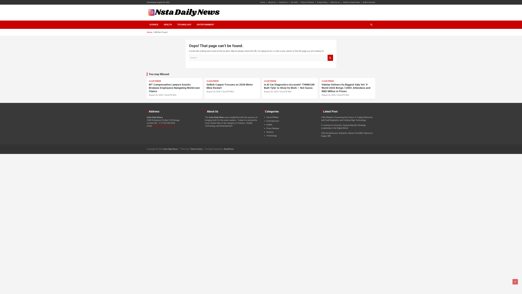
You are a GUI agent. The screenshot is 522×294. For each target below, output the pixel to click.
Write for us (335, 2)
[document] (290, 126)
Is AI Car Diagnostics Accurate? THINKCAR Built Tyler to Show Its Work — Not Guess (289, 86)
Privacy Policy (322, 2)
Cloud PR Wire (170, 95)
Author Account (369, 2)
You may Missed (159, 74)
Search (330, 58)
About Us (272, 2)
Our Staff (294, 2)
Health (168, 24)
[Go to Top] (515, 281)
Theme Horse (196, 149)
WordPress (229, 149)
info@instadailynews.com (164, 126)
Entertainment (205, 24)
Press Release (272, 128)
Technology (184, 24)
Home (262, 2)
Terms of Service (307, 2)
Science (154, 24)
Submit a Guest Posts (351, 2)
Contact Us (283, 2)
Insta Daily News (170, 149)
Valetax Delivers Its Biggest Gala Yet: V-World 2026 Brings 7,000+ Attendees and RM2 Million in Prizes (346, 88)
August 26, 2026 (156, 95)
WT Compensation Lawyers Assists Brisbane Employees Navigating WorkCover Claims (174, 88)
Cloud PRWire (155, 81)
